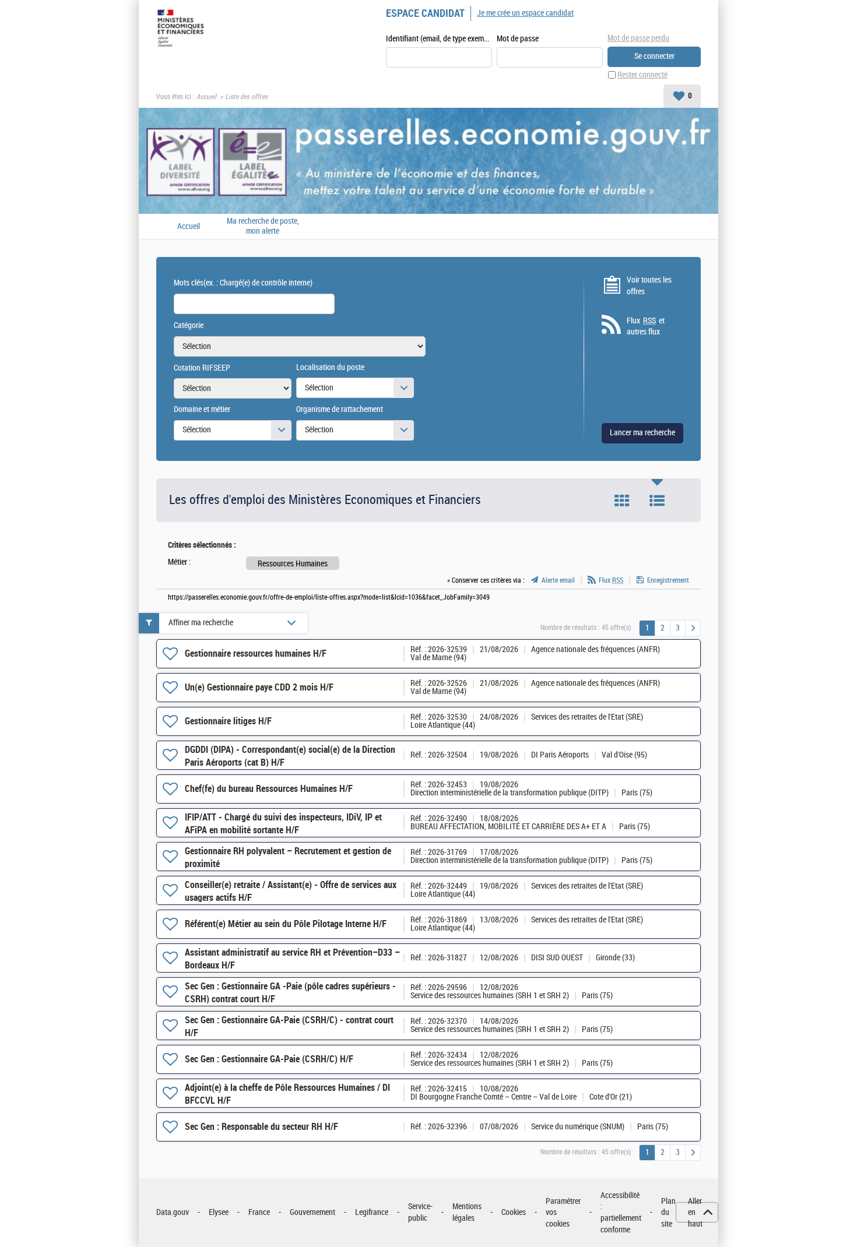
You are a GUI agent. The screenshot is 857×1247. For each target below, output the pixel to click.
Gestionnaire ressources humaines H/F (255, 653)
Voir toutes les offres (649, 286)
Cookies (513, 1212)
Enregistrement (668, 580)
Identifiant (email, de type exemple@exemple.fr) (439, 39)
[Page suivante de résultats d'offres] (693, 628)
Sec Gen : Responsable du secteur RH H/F (261, 1126)
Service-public (420, 1212)
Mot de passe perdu (638, 38)
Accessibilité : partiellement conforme (620, 1212)
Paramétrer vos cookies (563, 1212)
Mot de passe (518, 39)
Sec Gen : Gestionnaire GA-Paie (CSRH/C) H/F (269, 1059)
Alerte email (558, 580)
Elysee (219, 1212)
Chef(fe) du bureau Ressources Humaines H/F (269, 788)
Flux (611, 580)
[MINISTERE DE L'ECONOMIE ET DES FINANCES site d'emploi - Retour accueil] (182, 30)
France (259, 1212)
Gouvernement (312, 1212)
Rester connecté (642, 75)
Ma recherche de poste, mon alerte (263, 226)
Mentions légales (467, 1212)
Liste (657, 500)
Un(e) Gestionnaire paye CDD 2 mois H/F (259, 687)
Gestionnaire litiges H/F (228, 721)
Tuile (622, 500)
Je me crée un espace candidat (525, 13)
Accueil (206, 97)
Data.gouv (172, 1212)
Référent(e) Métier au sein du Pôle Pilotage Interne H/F (286, 923)
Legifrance (371, 1212)
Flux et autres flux (646, 326)
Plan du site (668, 1212)
